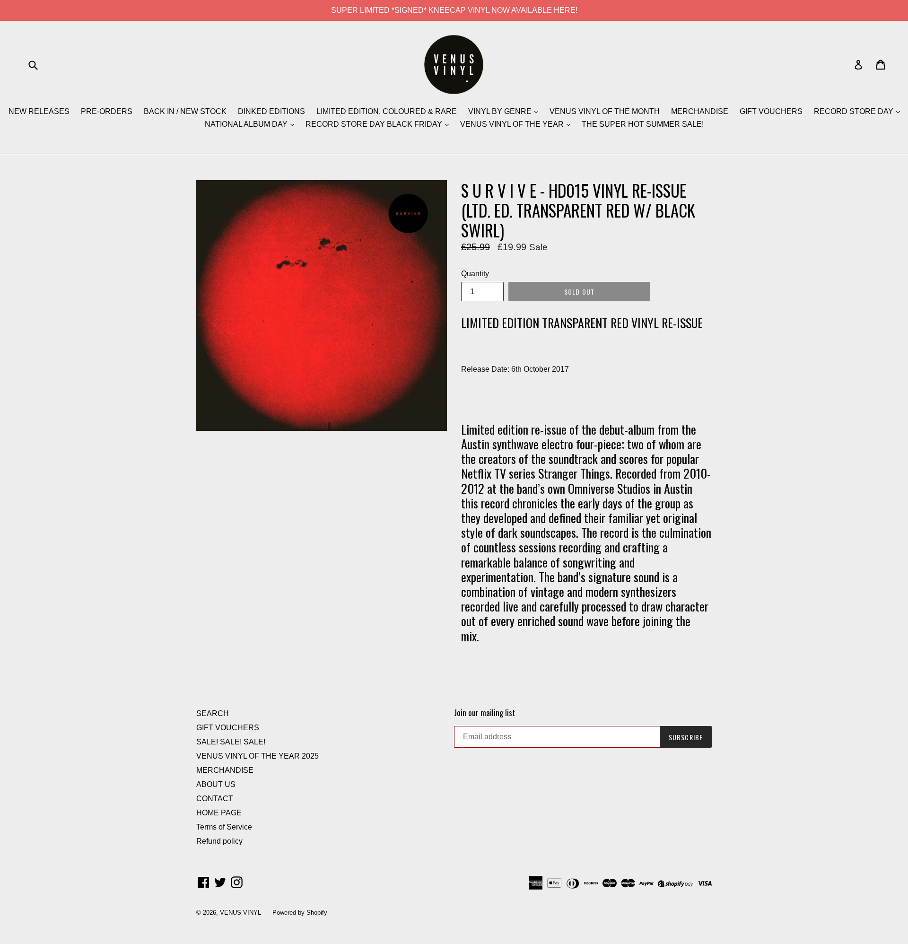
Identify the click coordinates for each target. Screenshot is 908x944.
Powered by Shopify (299, 912)
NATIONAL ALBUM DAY (247, 124)
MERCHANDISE (699, 111)
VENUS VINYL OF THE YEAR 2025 (257, 756)
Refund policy (219, 841)
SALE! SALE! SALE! (230, 742)
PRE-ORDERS (106, 111)
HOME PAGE (219, 813)
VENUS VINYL (240, 912)
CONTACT (214, 799)
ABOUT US (216, 784)
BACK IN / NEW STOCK (185, 111)
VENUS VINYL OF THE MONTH (605, 111)
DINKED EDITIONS (271, 111)
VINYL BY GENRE (500, 111)
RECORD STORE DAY (854, 111)
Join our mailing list (484, 712)
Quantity (475, 274)
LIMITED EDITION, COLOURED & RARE (386, 111)
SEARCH (212, 713)
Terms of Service (224, 827)
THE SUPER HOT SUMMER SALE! (643, 124)
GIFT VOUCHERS (771, 111)
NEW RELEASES (39, 111)
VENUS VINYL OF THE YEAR (513, 124)
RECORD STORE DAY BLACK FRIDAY (375, 124)
